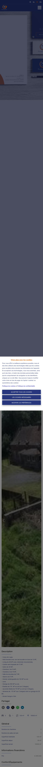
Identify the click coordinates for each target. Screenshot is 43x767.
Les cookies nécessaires (21, 397)
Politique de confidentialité (26, 386)
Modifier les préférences (21, 402)
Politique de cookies (8, 386)
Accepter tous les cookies (21, 392)
